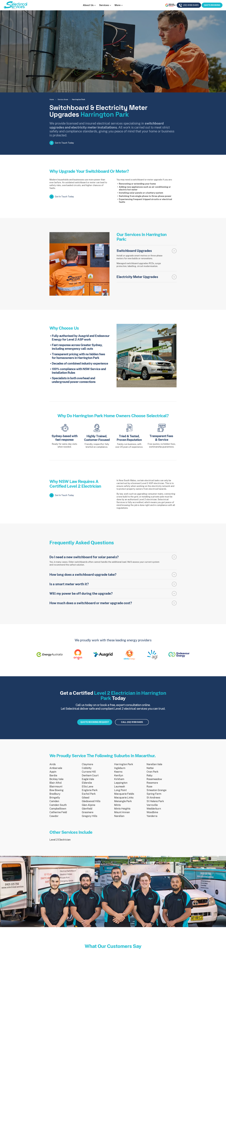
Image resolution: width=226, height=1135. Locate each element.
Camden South (58, 804)
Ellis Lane (87, 786)
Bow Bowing (56, 790)
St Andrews (153, 797)
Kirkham (119, 779)
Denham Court (90, 775)
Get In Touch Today (64, 143)
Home (51, 99)
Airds (52, 764)
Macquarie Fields (124, 793)
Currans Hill (89, 771)
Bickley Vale (56, 779)
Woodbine (152, 812)
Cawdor (53, 816)
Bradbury (54, 793)
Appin (52, 771)
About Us (88, 5)
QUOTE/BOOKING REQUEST (94, 722)
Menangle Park (123, 801)
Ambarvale (55, 768)
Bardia (53, 775)
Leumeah (119, 786)
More (118, 5)
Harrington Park (123, 764)
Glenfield (87, 808)
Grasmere (87, 812)
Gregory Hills (89, 816)
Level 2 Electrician (60, 839)
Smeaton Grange (156, 790)
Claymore (87, 764)
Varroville (152, 804)
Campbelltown (57, 808)
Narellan (119, 816)
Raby (149, 775)
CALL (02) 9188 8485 (132, 722)
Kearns (118, 771)
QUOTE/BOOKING (212, 5)
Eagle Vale (88, 779)
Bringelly (54, 797)
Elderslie (87, 782)
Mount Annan (122, 812)
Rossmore (152, 782)
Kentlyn (118, 775)
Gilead (85, 797)
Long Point (120, 790)
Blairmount (55, 786)
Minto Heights (122, 808)
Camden (54, 801)
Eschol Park (89, 793)
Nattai (150, 768)
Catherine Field (58, 812)
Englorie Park (90, 790)
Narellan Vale (154, 764)
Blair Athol (55, 782)
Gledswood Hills (91, 801)
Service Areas (63, 99)
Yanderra (152, 816)
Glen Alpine (88, 804)
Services (104, 5)
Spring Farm (154, 793)
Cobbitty (86, 768)
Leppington (120, 782)
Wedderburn (154, 808)
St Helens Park (155, 801)
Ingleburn (119, 768)
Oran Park (152, 771)
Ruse (149, 786)
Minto (117, 804)
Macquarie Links (123, 797)
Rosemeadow (154, 779)
